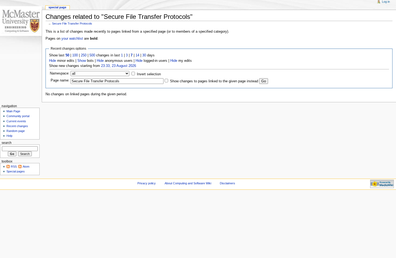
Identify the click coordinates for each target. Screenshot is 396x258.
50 (67, 55)
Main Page (13, 111)
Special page (57, 7)
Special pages (15, 171)
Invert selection (149, 74)
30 (144, 55)
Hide (52, 61)
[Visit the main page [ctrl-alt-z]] (21, 21)
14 (137, 55)
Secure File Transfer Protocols (72, 23)
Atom (26, 166)
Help (9, 135)
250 (83, 55)
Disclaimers (227, 183)
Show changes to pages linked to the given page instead (214, 81)
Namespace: (60, 73)
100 (75, 55)
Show (81, 61)
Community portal (17, 116)
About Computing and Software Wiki (188, 183)
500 (92, 55)
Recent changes (17, 126)
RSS (14, 166)
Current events (16, 121)
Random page (15, 131)
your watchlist (72, 38)
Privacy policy (146, 183)
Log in (386, 1)
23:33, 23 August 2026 (118, 66)
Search (7, 142)
